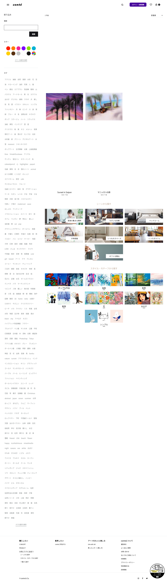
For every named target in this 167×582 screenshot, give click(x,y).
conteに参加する (60, 544)
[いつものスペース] (104, 228)
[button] (64, 288)
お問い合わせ (125, 552)
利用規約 (123, 559)
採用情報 (123, 570)
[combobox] (157, 15)
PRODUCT (22, 548)
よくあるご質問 (126, 548)
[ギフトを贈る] (104, 245)
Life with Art (92, 544)
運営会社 (123, 544)
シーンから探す (25, 555)
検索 (33, 34)
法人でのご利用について (128, 555)
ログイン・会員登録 (138, 5)
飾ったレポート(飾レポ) (95, 548)
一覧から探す (24, 562)
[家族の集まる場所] (64, 210)
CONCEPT (22, 544)
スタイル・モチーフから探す (29, 558)
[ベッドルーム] (144, 210)
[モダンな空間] (104, 210)
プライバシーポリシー (128, 562)
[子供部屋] (64, 228)
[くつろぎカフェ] (144, 228)
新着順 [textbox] (153, 15)
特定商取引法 (125, 566)
